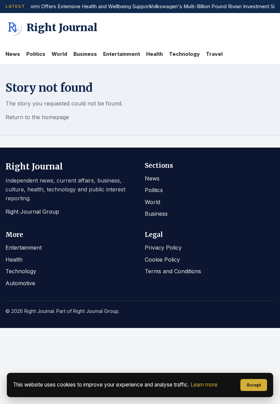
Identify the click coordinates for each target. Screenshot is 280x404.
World (59, 54)
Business (85, 54)
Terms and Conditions (173, 271)
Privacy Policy (163, 247)
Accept (254, 385)
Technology (184, 54)
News (12, 54)
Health (154, 54)
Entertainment (121, 54)
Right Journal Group (32, 211)
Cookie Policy (162, 259)
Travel (214, 54)
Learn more (204, 384)
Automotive (20, 283)
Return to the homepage (37, 117)
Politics (35, 54)
